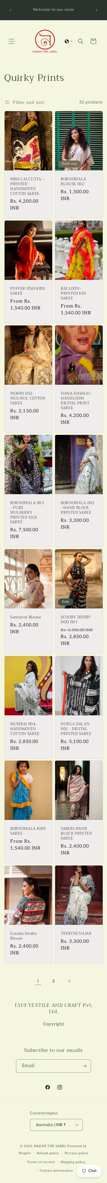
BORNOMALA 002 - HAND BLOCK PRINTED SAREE (78, 508)
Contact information (56, 1170)
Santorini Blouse (25, 617)
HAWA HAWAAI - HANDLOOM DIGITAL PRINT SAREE (76, 400)
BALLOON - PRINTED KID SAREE (73, 293)
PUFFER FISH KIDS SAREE (27, 291)
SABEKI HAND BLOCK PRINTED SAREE (76, 833)
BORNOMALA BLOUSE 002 (73, 182)
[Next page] (69, 981)
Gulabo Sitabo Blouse (23, 936)
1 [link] (38, 981)
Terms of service (41, 1162)
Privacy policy (76, 1153)
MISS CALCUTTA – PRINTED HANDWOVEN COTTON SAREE (27, 186)
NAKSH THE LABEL (50, 1146)
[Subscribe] (84, 1066)
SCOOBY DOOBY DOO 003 (76, 620)
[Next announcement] (96, 10)
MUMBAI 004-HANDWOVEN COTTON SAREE (25, 729)
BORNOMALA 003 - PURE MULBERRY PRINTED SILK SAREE (27, 513)
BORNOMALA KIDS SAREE (28, 831)
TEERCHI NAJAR (76, 933)
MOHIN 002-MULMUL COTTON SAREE (28, 398)
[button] (11, 41)
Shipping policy (73, 1162)
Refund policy (48, 1153)
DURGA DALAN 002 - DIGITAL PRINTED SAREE (76, 729)
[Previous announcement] (10, 10)
